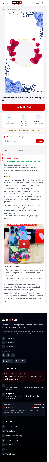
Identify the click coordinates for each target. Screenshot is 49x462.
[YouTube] (13, 355)
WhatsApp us (11, 347)
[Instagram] (3, 355)
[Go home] (8, 3)
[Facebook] (8, 355)
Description (8, 150)
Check (39, 141)
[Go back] (4, 3)
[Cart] (43, 3)
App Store (8, 361)
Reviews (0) (21, 150)
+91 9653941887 (12, 343)
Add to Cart (25, 107)
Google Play (21, 361)
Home (4, 9)
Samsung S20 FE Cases (14, 9)
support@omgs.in (12, 338)
